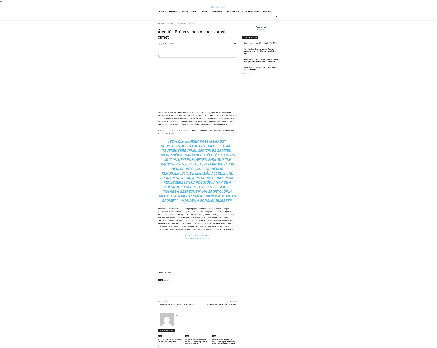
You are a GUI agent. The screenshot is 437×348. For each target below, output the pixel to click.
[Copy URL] (190, 49)
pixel (164, 44)
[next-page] (160, 347)
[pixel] (159, 44)
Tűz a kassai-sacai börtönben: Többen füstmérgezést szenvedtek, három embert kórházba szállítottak (224, 342)
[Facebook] (174, 49)
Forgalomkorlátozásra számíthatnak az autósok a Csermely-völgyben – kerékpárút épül (260, 51)
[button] (276, 17)
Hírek (165, 23)
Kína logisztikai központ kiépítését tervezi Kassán (176, 304)
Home (160, 23)
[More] (195, 49)
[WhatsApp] (184, 49)
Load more (246, 73)
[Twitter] (179, 49)
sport (166, 280)
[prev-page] (158, 347)
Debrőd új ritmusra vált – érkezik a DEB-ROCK (260, 43)
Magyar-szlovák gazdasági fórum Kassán (221, 304)
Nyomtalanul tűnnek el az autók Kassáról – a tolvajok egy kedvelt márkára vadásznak (196, 342)
